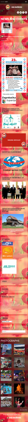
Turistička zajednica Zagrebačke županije (10, 304)
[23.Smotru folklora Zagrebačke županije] (14, 27)
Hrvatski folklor (5, 309)
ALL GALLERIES (23, 409)
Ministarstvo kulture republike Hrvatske (10, 305)
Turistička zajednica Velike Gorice (9, 301)
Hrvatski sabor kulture (6, 306)
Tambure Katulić (5, 310)
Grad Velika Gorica (6, 300)
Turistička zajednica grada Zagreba (9, 302)
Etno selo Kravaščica (6, 308)
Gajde (3, 312)
